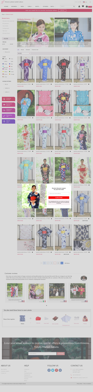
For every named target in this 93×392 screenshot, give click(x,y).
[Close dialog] (70, 184)
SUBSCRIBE (58, 197)
